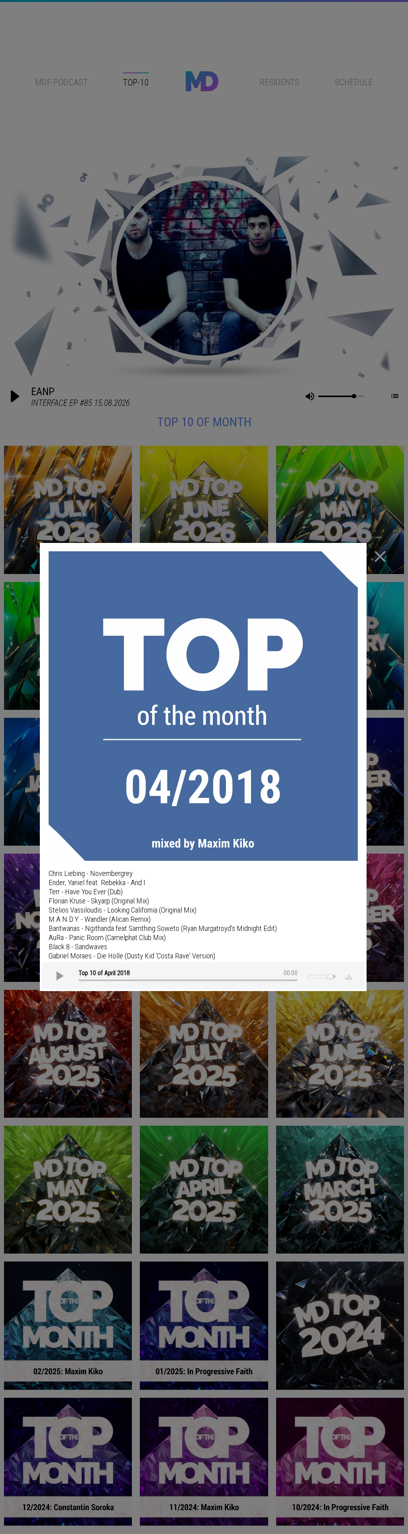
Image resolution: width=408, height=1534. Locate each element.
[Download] (346, 975)
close (380, 556)
